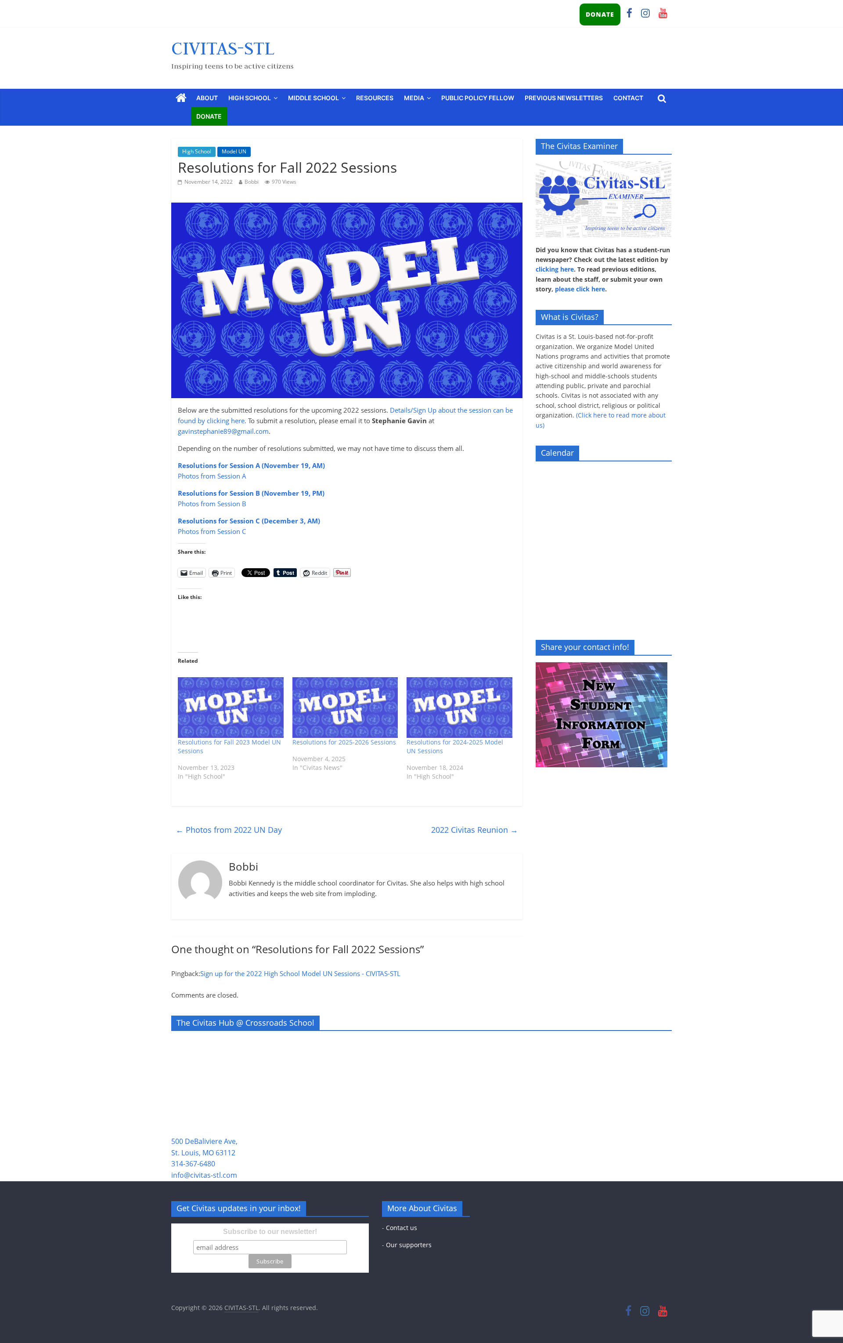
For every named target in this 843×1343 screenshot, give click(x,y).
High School (196, 151)
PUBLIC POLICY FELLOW (477, 98)
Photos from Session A (212, 476)
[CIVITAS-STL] (181, 98)
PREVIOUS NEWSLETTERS (564, 98)
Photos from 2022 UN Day (229, 829)
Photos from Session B (212, 503)
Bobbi (252, 181)
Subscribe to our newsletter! (270, 1231)
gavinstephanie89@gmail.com (223, 431)
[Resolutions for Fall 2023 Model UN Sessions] (231, 707)
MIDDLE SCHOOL (313, 98)
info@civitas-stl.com (204, 1175)
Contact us (401, 1227)
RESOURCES (374, 98)
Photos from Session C (212, 531)
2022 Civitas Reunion (474, 829)
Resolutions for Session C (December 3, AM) (249, 520)
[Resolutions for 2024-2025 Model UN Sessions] (459, 707)
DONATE (600, 14)
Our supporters (409, 1245)
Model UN (234, 151)
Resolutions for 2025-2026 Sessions (344, 742)
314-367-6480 (193, 1164)
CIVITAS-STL (222, 47)
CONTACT (628, 98)
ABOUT (207, 98)
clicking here (555, 269)
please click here (580, 289)
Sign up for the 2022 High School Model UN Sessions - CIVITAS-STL (300, 973)
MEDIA (414, 98)
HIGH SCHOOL (249, 98)
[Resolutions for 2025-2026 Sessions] (345, 707)
